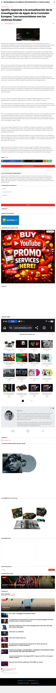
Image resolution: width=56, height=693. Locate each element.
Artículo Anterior (5, 170)
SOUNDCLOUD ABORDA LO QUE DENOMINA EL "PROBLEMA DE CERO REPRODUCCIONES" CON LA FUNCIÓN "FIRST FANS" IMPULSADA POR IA (31, 650)
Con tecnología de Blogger (9, 668)
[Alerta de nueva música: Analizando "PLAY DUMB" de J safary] (4, 663)
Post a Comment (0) (28, 166)
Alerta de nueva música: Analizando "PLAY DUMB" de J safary (26, 662)
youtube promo (35, 683)
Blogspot (25, 680)
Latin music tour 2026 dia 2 (16, 631)
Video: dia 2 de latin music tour (17, 638)
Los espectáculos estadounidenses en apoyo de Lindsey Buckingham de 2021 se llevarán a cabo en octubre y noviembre (31, 620)
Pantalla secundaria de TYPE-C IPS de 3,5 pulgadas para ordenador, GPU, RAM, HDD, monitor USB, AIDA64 (30, 626)
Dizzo (2, 671)
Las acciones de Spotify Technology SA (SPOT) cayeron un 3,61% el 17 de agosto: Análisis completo (31, 656)
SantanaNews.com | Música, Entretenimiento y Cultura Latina (26, 2)
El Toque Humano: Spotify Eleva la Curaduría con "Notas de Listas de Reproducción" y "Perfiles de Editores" (28, 644)
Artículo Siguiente (50, 170)
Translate (12, 595)
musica (11, 7)
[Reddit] (44, 161)
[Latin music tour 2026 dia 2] (4, 633)
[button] (1, 2)
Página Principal (5, 7)
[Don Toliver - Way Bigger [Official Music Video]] (4, 615)
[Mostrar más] (53, 161)
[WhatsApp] (47, 161)
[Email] (50, 161)
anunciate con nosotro (23, 683)
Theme (36, 680)
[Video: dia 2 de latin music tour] (4, 639)
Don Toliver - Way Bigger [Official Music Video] (22, 613)
